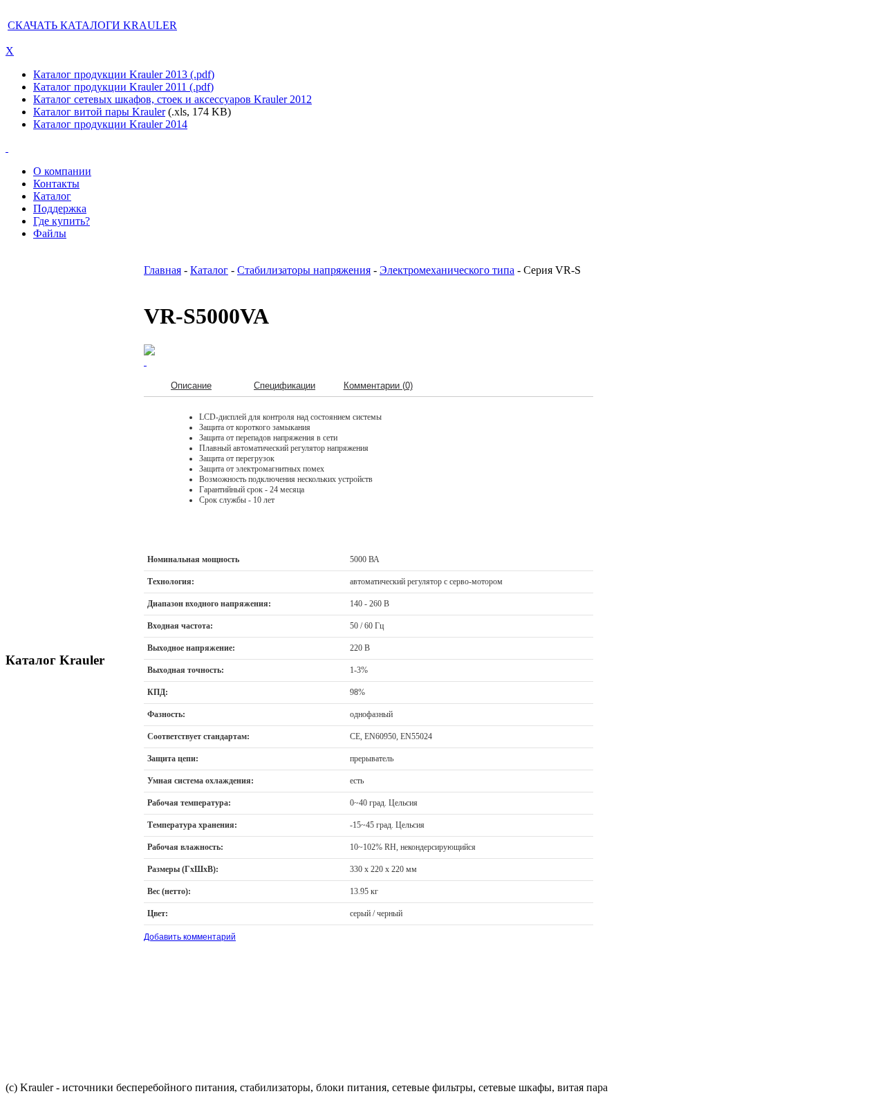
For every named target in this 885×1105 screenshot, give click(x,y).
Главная (162, 270)
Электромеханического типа (447, 270)
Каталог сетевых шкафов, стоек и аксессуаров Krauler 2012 (172, 99)
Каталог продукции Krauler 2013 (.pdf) (123, 74)
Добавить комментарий (190, 937)
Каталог (209, 270)
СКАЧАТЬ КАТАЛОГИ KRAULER (92, 25)
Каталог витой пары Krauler (99, 112)
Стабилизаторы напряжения (304, 270)
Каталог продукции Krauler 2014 (110, 124)
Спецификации (284, 385)
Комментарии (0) (378, 385)
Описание (191, 385)
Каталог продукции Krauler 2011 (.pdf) (123, 87)
